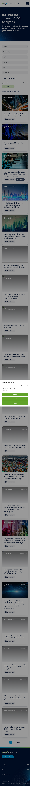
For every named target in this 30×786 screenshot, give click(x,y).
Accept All (15, 394)
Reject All (15, 403)
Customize (15, 399)
